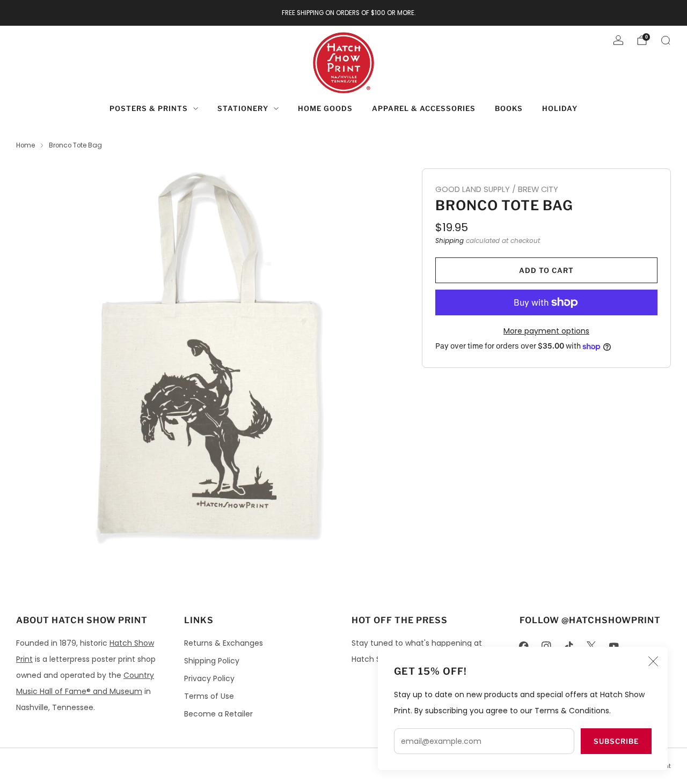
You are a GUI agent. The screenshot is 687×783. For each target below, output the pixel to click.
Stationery (242, 108)
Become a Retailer (218, 713)
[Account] (618, 40)
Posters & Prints (148, 108)
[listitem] (343, 13)
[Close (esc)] (653, 661)
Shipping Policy (211, 660)
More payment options (546, 331)
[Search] (665, 40)
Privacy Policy (209, 678)
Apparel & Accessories (424, 108)
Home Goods (325, 108)
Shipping (449, 241)
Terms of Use (209, 696)
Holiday (560, 108)
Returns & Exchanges (223, 643)
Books (509, 108)
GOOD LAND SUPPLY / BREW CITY (496, 189)
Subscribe (616, 741)
